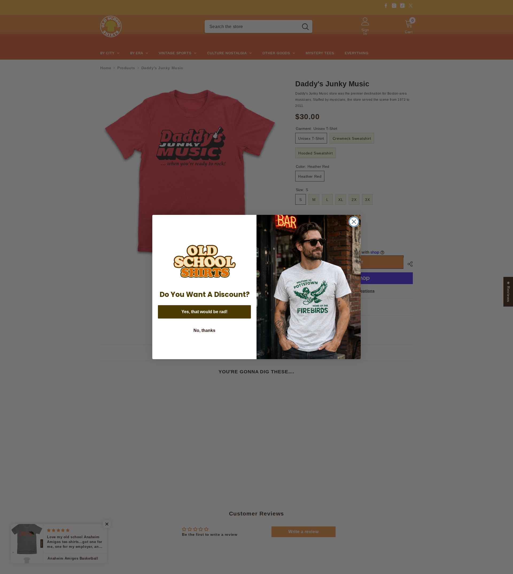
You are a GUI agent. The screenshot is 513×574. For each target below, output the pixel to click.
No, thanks (204, 330)
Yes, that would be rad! (204, 311)
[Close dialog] (354, 221)
